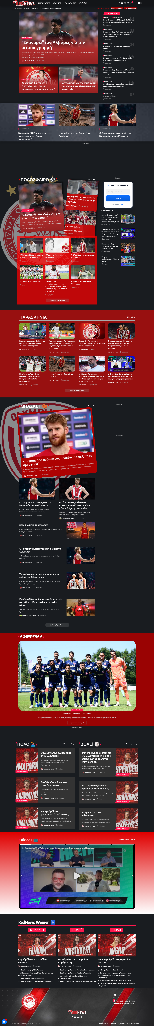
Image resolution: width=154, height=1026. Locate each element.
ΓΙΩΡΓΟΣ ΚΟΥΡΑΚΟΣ (69, 518)
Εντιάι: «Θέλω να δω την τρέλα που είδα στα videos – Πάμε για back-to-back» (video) (40, 601)
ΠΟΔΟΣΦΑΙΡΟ (27, 37)
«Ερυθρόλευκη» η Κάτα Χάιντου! (111, 970)
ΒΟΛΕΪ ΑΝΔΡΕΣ (122, 774)
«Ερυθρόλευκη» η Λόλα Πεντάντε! (32, 970)
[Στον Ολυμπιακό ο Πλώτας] (81, 530)
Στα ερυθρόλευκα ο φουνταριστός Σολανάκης (55, 813)
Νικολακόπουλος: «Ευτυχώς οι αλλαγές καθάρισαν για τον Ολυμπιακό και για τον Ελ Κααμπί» (118, 72)
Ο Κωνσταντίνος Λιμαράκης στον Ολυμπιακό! (56, 754)
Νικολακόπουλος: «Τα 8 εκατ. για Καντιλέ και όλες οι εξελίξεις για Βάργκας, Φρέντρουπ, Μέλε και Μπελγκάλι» (118, 34)
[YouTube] (121, 3)
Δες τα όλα (91, 179)
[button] (95, 3)
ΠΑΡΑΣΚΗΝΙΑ (26, 79)
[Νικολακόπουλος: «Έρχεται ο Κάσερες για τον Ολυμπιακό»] (128, 248)
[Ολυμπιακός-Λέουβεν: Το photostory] (77, 676)
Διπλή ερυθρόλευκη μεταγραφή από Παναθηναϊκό (78, 981)
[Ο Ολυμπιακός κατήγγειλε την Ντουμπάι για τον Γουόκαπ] (117, 115)
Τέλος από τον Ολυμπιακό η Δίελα (32, 978)
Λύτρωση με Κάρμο (109, 96)
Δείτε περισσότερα (69, 744)
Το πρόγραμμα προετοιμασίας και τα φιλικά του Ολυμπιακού (39, 575)
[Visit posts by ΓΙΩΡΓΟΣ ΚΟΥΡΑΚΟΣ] (60, 518)
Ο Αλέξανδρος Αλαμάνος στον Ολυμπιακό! (54, 783)
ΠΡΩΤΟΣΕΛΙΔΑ (116, 8)
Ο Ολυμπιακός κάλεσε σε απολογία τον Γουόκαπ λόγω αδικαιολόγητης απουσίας (75, 505)
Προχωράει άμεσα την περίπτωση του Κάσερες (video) (110, 259)
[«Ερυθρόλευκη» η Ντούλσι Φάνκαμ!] (37, 945)
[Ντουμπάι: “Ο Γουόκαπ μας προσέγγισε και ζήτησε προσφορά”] (36, 115)
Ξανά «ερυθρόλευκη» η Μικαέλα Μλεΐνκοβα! (75, 973)
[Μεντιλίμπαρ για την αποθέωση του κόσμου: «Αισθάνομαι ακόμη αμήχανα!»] (83, 187)
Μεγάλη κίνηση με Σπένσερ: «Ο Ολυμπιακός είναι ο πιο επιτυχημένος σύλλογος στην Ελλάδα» (97, 757)
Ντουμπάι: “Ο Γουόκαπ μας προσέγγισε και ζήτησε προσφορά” (33, 135)
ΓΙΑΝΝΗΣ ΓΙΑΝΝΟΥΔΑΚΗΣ (73, 230)
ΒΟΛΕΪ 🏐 (90, 744)
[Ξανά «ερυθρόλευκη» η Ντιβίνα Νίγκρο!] (117, 945)
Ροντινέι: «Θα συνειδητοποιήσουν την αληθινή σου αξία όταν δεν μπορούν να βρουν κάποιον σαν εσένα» (56, 286)
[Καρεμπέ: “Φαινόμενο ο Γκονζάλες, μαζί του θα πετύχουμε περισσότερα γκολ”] (92, 331)
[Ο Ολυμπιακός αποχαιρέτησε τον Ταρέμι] (83, 245)
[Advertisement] (85, 159)
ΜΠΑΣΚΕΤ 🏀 (34, 406)
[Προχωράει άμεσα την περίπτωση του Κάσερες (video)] (128, 261)
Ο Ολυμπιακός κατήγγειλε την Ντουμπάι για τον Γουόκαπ (115, 134)
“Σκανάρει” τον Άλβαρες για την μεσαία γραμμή (53, 45)
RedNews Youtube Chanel (127, 840)
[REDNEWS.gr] (23, 3)
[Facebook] (119, 3)
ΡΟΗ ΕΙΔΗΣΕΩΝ (130, 8)
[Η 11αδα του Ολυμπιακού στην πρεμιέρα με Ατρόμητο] (31, 245)
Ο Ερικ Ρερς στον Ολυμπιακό (91, 814)
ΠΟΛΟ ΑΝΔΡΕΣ (22, 771)
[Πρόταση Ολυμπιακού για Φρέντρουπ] (83, 272)
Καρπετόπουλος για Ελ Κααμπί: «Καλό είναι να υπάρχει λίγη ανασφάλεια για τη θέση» (59, 8)
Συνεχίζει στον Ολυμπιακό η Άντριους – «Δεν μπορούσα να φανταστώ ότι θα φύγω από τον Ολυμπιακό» (114, 975)
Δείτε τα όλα (131, 317)
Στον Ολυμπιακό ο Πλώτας (33, 524)
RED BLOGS (107, 17)
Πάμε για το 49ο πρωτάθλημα (31, 281)
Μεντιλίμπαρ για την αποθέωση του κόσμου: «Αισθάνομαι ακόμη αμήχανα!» (78, 85)
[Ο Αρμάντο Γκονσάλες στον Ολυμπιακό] (57, 245)
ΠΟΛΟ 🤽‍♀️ (26, 744)
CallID (122, 205)
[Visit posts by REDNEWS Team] (22, 60)
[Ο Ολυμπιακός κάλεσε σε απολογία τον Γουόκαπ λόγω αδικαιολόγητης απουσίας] (77, 489)
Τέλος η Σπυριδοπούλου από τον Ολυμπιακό (36, 981)
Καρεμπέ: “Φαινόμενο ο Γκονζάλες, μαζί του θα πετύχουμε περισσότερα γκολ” (38, 85)
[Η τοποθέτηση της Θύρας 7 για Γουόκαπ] (77, 115)
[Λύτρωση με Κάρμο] (80, 217)
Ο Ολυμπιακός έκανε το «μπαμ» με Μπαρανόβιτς (95, 787)
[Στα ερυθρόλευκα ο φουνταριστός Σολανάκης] (27, 818)
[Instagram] (128, 3)
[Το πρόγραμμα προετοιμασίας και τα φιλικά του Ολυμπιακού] (81, 580)
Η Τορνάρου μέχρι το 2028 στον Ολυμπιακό (115, 980)
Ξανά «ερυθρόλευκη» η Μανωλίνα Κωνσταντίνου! (77, 970)
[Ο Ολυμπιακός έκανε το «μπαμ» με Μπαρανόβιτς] (127, 792)
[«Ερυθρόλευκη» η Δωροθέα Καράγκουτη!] (77, 945)
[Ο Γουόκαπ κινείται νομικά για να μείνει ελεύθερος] (81, 555)
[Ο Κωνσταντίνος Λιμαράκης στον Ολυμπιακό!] (27, 760)
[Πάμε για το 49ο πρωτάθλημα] (31, 272)
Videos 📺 (29, 840)
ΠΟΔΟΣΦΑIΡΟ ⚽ (38, 179)
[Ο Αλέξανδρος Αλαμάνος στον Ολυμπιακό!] (27, 790)
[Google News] (125, 3)
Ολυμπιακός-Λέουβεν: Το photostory (77, 714)
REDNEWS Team (29, 60)
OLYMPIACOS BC (25, 129)
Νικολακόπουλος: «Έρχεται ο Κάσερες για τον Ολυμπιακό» (110, 246)
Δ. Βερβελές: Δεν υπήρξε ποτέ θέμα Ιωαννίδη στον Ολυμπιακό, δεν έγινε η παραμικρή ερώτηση (120, 376)
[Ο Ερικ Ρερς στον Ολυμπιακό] (127, 819)
